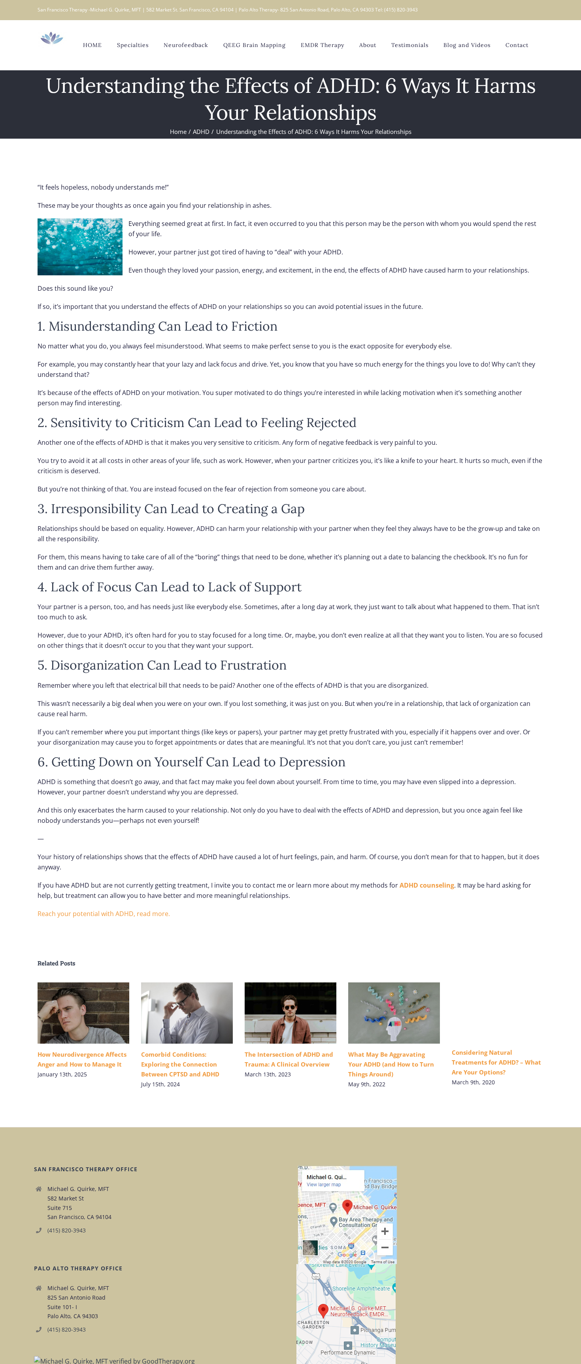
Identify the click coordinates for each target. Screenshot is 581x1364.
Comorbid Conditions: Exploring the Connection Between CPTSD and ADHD (175, 1013)
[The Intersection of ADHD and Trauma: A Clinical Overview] (290, 1013)
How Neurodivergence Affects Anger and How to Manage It (72, 1013)
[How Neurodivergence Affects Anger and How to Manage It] (83, 1013)
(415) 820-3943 (66, 1230)
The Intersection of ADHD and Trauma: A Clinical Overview (279, 1013)
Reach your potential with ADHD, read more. (105, 913)
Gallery (95, 1013)
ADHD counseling (427, 885)
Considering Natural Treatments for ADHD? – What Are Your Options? (496, 1062)
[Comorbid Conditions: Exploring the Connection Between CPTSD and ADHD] (187, 1013)
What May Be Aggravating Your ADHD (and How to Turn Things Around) (382, 1013)
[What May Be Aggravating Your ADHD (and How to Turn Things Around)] (394, 1013)
